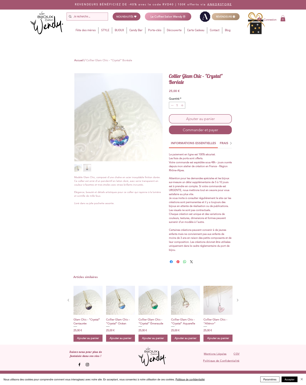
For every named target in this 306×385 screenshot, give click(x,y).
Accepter (289, 379)
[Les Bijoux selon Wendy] (79, 364)
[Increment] (182, 105)
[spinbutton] (177, 105)
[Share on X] (191, 262)
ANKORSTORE (219, 4)
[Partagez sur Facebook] (171, 262)
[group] (153, 314)
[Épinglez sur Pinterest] (178, 262)
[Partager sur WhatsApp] (185, 262)
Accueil (79, 60)
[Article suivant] (238, 300)
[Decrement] (171, 105)
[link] (282, 18)
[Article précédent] (68, 300)
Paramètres (269, 379)
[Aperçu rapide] (88, 300)
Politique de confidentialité (190, 379)
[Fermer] (302, 379)
